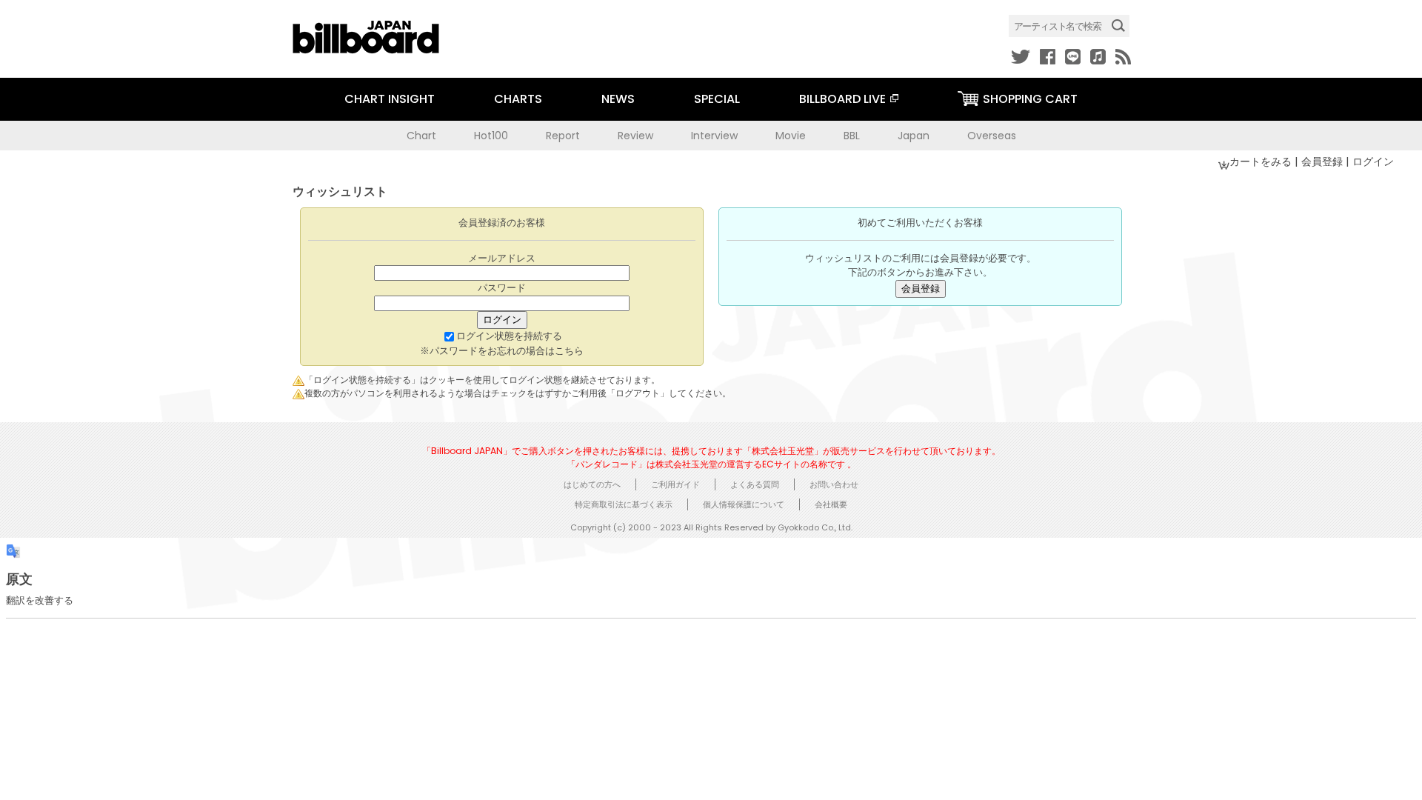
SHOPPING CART (1030, 98)
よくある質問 (754, 484)
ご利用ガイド (675, 484)
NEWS (618, 98)
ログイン (1373, 161)
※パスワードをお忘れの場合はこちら (502, 351)
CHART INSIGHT (389, 98)
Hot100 (491, 135)
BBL (852, 135)
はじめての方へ (592, 484)
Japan (913, 135)
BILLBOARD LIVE (842, 98)
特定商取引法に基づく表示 (623, 504)
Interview (714, 135)
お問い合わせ (834, 484)
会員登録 (1323, 161)
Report (563, 135)
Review (635, 135)
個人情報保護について (743, 504)
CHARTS (518, 98)
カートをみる (1262, 161)
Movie (790, 135)
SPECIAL (717, 98)
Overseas (991, 135)
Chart (421, 135)
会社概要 (831, 504)
